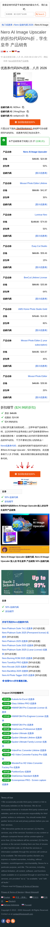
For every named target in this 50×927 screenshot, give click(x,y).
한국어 (35, 897)
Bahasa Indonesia (11, 905)
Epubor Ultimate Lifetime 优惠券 (27, 737)
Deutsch (12, 901)
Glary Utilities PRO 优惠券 (24, 703)
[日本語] (10, 51)
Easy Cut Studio (39, 246)
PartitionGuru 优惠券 (21, 772)
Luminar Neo (41, 215)
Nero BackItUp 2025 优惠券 (15, 671)
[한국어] (7, 51)
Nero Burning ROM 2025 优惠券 (17, 658)
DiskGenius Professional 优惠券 (27, 729)
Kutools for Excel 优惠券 (23, 699)
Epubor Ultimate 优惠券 (23, 733)
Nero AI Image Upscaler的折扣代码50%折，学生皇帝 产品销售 (24, 38)
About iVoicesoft (32, 892)
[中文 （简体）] (4, 51)
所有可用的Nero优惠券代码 (15, 622)
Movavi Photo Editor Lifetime (33, 183)
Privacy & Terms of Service (27, 886)
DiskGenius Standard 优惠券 (25, 776)
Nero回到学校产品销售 (18, 61)
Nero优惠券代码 (8, 446)
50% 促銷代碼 (11, 497)
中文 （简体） (21, 897)
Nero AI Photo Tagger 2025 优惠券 (18, 675)
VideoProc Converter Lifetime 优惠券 (29, 750)
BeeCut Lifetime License (35, 277)
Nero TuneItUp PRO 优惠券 (15, 662)
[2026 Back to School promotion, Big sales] (25, 594)
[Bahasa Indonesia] (16, 51)
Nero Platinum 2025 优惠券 (15, 641)
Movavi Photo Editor (37, 376)
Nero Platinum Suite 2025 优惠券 (17, 645)
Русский (28, 905)
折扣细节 (9, 501)
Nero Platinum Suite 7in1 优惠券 (17, 628)
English (7, 897)
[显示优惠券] (41, 173)
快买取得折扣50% (26, 122)
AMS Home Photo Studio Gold (32, 309)
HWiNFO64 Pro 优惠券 (22, 725)
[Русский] (18, 51)
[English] (2, 51)
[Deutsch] (13, 51)
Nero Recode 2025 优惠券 (14, 667)
